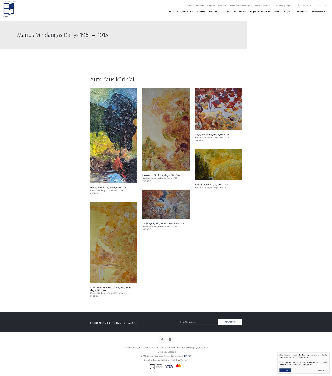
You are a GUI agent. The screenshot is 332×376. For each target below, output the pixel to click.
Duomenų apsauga (167, 352)
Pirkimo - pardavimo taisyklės (241, 5)
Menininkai (200, 5)
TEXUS (187, 356)
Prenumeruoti (230, 322)
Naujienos (211, 5)
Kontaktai (222, 5)
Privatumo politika (262, 5)
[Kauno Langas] (9, 10)
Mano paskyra (285, 5)
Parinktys (320, 370)
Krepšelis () (306, 5)
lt (317, 5)
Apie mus (189, 5)
